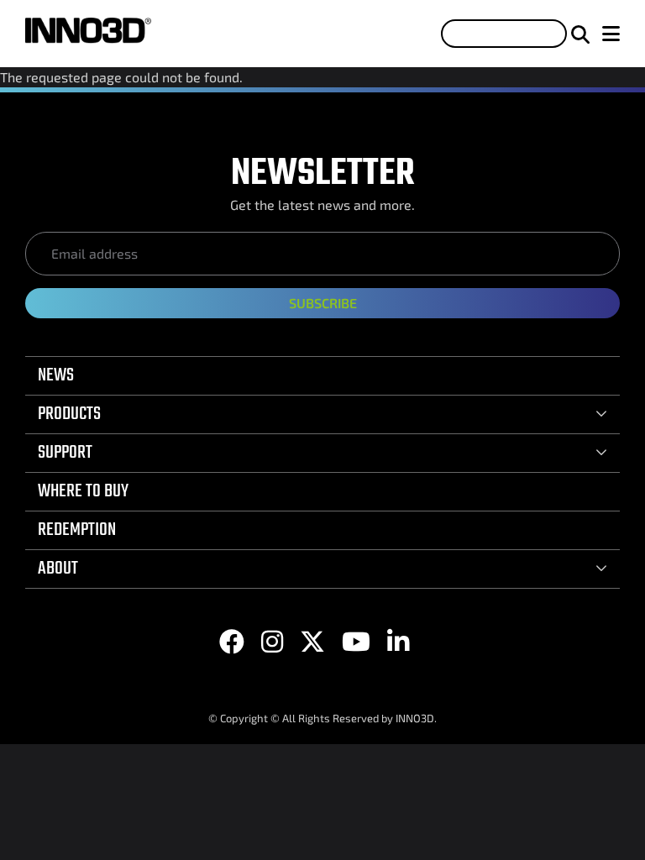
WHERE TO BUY (83, 491)
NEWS (56, 375)
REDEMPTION (77, 530)
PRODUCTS (69, 414)
